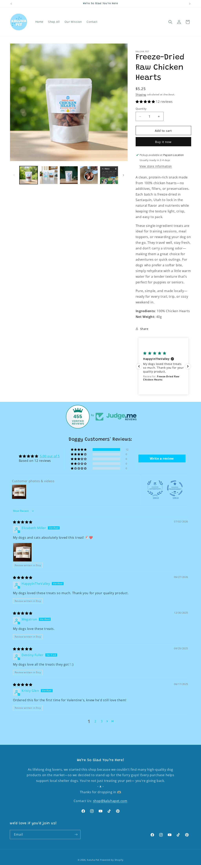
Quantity (141, 108)
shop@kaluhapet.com (110, 801)
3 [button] (102, 721)
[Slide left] (14, 175)
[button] (170, 22)
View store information (156, 166)
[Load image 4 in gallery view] (89, 175)
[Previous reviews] (139, 366)
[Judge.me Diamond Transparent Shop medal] (175, 488)
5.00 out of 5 (50, 456)
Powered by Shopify (111, 859)
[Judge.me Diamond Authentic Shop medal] (155, 488)
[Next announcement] (189, 3)
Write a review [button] (162, 458)
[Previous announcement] (11, 3)
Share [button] (144, 329)
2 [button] (95, 721)
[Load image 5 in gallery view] (109, 175)
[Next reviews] (187, 366)
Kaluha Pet (93, 859)
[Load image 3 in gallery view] (69, 175)
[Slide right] (123, 175)
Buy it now (163, 142)
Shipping (141, 94)
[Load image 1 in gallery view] (28, 175)
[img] (22, 522)
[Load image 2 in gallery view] (49, 175)
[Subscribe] (76, 834)
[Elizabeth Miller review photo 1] (22, 552)
